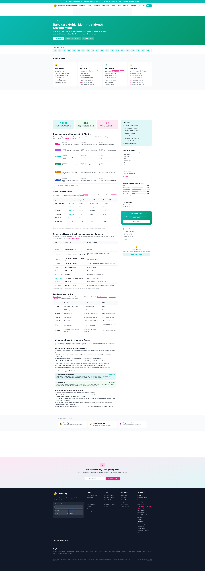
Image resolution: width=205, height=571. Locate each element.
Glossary (140, 521)
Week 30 (89, 545)
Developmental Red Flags (137, 84)
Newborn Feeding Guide (62, 75)
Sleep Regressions (85, 79)
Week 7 (80, 543)
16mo (132, 50)
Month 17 (134, 551)
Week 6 (76, 543)
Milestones (133, 68)
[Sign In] (143, 5)
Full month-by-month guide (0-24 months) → (65, 185)
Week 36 (118, 545)
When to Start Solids (111, 77)
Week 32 (98, 545)
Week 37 (123, 545)
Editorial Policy (141, 512)
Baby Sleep (83, 68)
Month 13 (114, 551)
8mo (93, 50)
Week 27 (74, 545)
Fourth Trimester (127, 171)
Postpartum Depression (129, 173)
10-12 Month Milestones (137, 80)
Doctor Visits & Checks (61, 80)
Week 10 (93, 543)
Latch (125, 158)
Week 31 (94, 545)
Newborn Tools (128, 204)
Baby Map (126, 5)
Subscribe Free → (113, 478)
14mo (122, 50)
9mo (97, 50)
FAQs (118, 5)
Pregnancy (82, 5)
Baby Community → (136, 254)
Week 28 (79, 545)
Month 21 (55, 553)
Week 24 (60, 545)
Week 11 (97, 543)
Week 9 (88, 543)
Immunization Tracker (73, 38)
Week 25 (65, 545)
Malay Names (124, 502)
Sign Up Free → (134, 1)
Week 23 (55, 545)
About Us (139, 517)
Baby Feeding (109, 68)
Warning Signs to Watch (61, 82)
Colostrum (126, 156)
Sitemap (139, 532)
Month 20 (149, 551)
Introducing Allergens (111, 80)
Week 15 (116, 543)
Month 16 (129, 551)
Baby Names (105, 5)
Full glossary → (126, 176)
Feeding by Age (110, 84)
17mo (138, 50)
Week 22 (148, 543)
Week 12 (102, 543)
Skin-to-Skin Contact (129, 167)
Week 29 (84, 545)
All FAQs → (125, 239)
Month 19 (144, 551)
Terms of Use (141, 526)
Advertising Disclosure (143, 530)
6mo (83, 50)
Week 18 (130, 543)
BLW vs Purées (110, 82)
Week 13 (107, 543)
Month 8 (91, 551)
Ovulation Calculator (109, 497)
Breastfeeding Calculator (132, 138)
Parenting (96, 5)
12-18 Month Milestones (137, 82)
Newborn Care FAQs (129, 231)
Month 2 (64, 551)
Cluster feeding (57, 297)
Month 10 (100, 551)
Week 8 (84, 543)
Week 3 (63, 543)
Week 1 (55, 543)
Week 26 (70, 545)
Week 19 (134, 543)
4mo (74, 50)
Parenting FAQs (141, 502)
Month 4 (73, 551)
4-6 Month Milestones (136, 77)
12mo (112, 50)
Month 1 (60, 551)
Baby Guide (140, 499)
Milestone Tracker (71, 138)
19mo (148, 50)
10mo (102, 50)
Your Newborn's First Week (62, 73)
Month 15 (124, 551)
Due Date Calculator (109, 495)
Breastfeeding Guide (111, 73)
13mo (117, 50)
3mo (69, 50)
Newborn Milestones (136, 73)
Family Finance (91, 504)
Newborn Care (59, 68)
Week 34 (108, 545)
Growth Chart (59, 38)
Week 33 (103, 545)
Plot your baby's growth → (136, 195)
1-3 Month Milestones (136, 75)
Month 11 (105, 551)
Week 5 (71, 543)
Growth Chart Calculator (131, 125)
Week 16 (120, 543)
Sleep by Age (84, 73)
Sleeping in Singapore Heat (87, 84)
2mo (64, 50)
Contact (139, 519)
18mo (143, 50)
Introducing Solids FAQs (129, 236)
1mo (60, 50)
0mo (55, 50)
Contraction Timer (108, 502)
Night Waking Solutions (86, 82)
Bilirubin (125, 164)
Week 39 (132, 545)
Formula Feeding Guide (111, 75)
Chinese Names (125, 499)
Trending (89, 511)
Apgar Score (127, 154)
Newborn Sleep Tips (61, 77)
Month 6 (82, 551)
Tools (113, 5)
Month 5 (78, 551)
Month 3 (69, 551)
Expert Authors (141, 510)
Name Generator (125, 506)
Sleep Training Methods (87, 80)
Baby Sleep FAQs (128, 233)
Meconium (126, 162)
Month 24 (70, 553)
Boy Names (124, 495)
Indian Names (124, 504)
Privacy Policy (141, 523)
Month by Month (88, 38)
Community (133, 5)
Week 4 (67, 543)
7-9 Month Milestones (136, 79)
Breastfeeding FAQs (129, 234)
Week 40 (137, 545)
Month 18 (139, 551)
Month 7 (86, 551)
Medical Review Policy (143, 515)
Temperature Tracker (130, 143)
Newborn (55, 551)
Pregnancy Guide (142, 497)
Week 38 (127, 545)
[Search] (140, 5)
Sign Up (149, 5)
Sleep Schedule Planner (70, 195)
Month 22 (60, 553)
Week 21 (144, 543)
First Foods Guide (110, 79)
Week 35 (113, 545)
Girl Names (123, 497)
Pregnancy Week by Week (60, 540)
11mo (107, 50)
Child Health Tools (129, 206)
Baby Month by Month (59, 549)
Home (54, 20)
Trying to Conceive (71, 5)
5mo (79, 50)
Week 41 (142, 545)
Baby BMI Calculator (130, 141)
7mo (88, 50)
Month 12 (110, 551)
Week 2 (59, 543)
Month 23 (65, 553)
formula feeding (116, 70)
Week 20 (139, 543)
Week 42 (147, 545)
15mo (127, 50)
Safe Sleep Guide (85, 75)
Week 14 (111, 543)
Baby (89, 5)
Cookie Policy (141, 528)
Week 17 (125, 543)
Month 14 (119, 551)
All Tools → (107, 506)
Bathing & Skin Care (60, 79)
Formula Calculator (102, 297)
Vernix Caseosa (127, 169)
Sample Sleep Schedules (87, 77)
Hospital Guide (141, 504)
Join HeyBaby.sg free (74, 1)
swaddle (85, 194)
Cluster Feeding (127, 160)
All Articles (140, 495)
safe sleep (62, 71)
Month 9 (95, 551)
